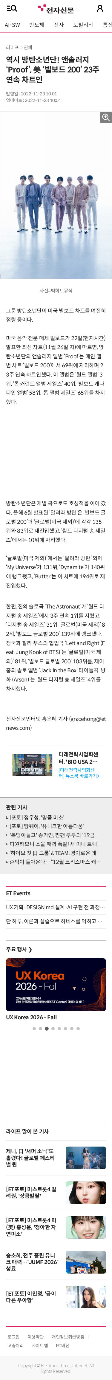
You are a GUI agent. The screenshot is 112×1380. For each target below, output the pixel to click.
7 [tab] (71, 1028)
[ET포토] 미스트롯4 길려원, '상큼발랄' (31, 1192)
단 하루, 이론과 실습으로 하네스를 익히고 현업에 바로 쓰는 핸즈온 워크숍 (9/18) (56, 921)
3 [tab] (46, 1028)
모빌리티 (83, 25)
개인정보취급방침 (68, 1337)
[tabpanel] (56, 991)
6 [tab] (65, 1028)
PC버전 (63, 1345)
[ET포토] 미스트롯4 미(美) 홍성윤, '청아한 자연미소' (31, 1227)
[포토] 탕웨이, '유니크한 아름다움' (47, 826)
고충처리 (15, 1345)
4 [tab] (53, 1028)
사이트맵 (40, 1345)
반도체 (36, 25)
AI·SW (12, 25)
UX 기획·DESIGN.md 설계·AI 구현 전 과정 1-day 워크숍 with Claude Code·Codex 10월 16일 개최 (56, 907)
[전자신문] (55, 8)
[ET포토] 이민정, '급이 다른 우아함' (31, 1297)
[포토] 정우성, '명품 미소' (37, 817)
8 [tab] (78, 1028)
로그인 (13, 1337)
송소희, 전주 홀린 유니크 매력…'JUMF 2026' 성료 (32, 1262)
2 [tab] (40, 1028)
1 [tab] (34, 1028)
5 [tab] (59, 1028)
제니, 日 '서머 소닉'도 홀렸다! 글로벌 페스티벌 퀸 (30, 1158)
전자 (59, 25)
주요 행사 (19, 949)
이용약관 (35, 1337)
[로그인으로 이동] (100, 8)
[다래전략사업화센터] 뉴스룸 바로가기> (79, 773)
